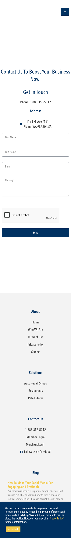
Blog (35, 472)
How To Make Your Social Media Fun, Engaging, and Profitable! (31, 485)
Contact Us (35, 419)
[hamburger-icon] (65, 12)
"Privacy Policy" (56, 518)
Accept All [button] (13, 529)
